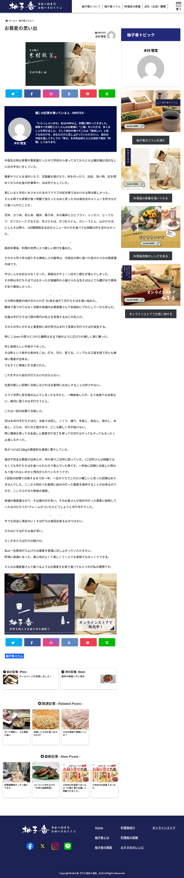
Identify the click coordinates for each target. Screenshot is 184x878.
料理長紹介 (128, 827)
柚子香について (91, 6)
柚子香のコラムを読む (150, 140)
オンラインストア (163, 827)
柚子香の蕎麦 (103, 847)
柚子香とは (102, 837)
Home (99, 827)
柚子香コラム (112, 6)
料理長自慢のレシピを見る (151, 256)
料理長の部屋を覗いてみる (151, 198)
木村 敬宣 (100, 36)
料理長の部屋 (132, 6)
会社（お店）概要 (155, 6)
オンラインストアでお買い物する (150, 314)
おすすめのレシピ (132, 847)
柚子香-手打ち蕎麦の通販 (84, 873)
